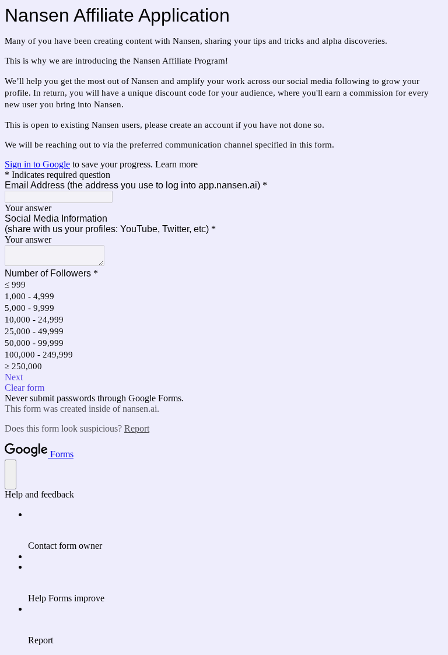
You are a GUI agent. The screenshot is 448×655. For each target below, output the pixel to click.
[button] (224, 377)
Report (136, 428)
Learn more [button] (176, 164)
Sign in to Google (37, 164)
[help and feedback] (10, 474)
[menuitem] (235, 530)
